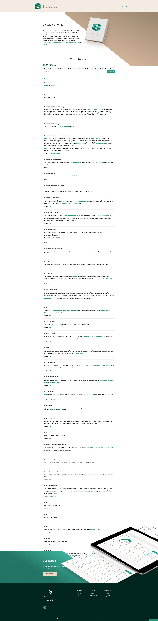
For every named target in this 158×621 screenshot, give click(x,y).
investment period (101, 143)
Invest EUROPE (48, 138)
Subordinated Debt (83, 365)
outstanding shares (70, 215)
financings (86, 336)
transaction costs (99, 474)
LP (106, 142)
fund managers (68, 292)
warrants (93, 394)
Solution (86, 6)
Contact (113, 6)
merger (92, 336)
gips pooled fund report (70, 310)
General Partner (100, 162)
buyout (53, 409)
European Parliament (52, 42)
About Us (93, 6)
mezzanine (60, 409)
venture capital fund (71, 176)
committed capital (80, 143)
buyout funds (74, 367)
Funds (46, 394)
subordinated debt (54, 382)
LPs (62, 142)
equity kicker (105, 365)
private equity (97, 109)
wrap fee (49, 449)
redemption (76, 203)
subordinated (108, 394)
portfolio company (76, 162)
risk (108, 379)
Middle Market (95, 367)
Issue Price (64, 201)
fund (92, 138)
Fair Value (96, 278)
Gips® (44, 42)
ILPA (63, 42)
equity (60, 338)
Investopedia (77, 42)
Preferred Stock (63, 203)
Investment (74, 276)
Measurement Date (64, 278)
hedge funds (47, 298)
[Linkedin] (44, 607)
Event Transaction (85, 367)
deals (67, 367)
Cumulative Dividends (80, 201)
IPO (69, 218)
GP (97, 138)
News (107, 6)
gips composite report (56, 310)
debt (57, 394)
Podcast (102, 6)
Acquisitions (54, 85)
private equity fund (65, 126)
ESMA (60, 42)
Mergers (46, 85)
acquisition (99, 336)
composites (100, 447)
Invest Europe (69, 42)
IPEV (46, 44)
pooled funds (109, 447)
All (45, 68)
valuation (58, 324)
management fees (49, 164)
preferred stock (94, 365)
